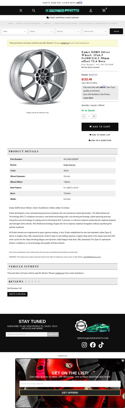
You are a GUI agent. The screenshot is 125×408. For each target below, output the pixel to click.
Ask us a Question (101, 140)
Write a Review (17, 294)
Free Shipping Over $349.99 (63, 18)
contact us (64, 43)
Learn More (88, 98)
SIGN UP (53, 334)
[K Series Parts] (62, 10)
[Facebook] (93, 345)
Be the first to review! (90, 67)
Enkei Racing (69, 165)
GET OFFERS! (70, 392)
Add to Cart (101, 127)
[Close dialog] (123, 360)
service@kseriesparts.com (92, 338)
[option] (37, 76)
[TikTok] (101, 345)
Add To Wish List (100, 135)
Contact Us (62, 356)
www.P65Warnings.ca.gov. (92, 257)
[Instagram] (84, 345)
